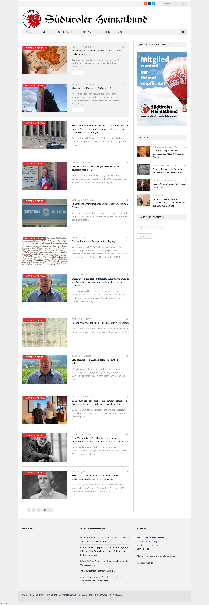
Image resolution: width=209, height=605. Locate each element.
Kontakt (87, 31)
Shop (120, 31)
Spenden (105, 31)
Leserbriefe (145, 137)
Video (46, 31)
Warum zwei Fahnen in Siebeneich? (91, 88)
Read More (78, 73)
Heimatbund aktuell (35, 48)
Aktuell (30, 31)
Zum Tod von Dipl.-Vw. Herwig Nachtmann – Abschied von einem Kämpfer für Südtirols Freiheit (100, 440)
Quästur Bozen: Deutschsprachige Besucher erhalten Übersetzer (100, 205)
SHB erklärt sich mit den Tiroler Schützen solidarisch (95, 361)
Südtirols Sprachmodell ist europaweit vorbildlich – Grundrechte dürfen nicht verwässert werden (100, 402)
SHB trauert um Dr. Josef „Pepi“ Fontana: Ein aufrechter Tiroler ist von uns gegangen (95, 477)
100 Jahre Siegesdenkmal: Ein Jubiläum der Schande (100, 322)
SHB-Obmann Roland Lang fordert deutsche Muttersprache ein (95, 168)
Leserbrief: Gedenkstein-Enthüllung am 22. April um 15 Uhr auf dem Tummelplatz (169, 202)
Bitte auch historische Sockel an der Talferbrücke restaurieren (168, 171)
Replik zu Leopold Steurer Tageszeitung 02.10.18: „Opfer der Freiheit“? (169, 153)
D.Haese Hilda (86, 561)
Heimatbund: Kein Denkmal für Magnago (94, 241)
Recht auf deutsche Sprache (101, 570)
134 (45, 510)
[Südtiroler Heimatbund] (85, 17)
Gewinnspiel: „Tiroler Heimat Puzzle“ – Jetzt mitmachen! (96, 52)
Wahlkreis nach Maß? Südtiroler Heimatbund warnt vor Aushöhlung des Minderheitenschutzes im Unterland (100, 282)
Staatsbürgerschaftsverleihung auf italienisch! (169, 186)
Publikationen (65, 31)
